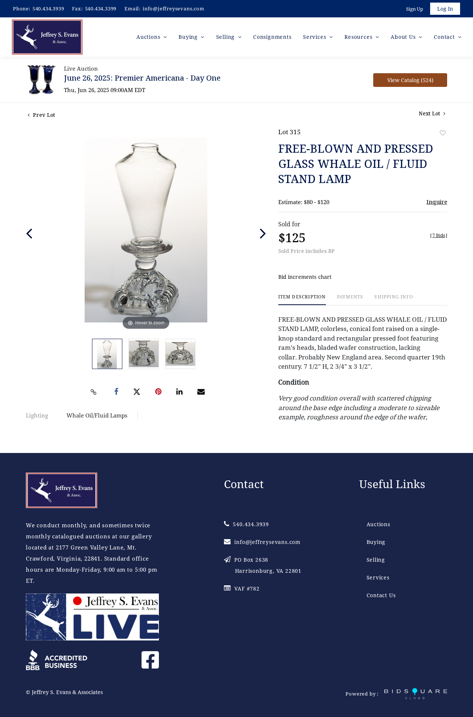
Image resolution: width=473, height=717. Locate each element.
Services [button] (315, 36)
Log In (445, 8)
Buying (376, 541)
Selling (376, 559)
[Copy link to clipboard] (93, 392)
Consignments (272, 36)
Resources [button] (359, 36)
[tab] (302, 299)
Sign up (414, 9)
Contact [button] (445, 36)
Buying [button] (189, 36)
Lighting (37, 415)
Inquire (436, 201)
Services (378, 577)
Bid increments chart (305, 276)
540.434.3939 (48, 8)
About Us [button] (404, 36)
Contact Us (381, 595)
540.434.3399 (101, 8)
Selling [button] (226, 36)
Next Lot (430, 113)
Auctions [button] (149, 36)
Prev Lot (43, 114)
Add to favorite (442, 133)
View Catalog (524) (410, 80)
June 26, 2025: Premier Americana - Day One (142, 78)
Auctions (378, 524)
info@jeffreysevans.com (173, 8)
